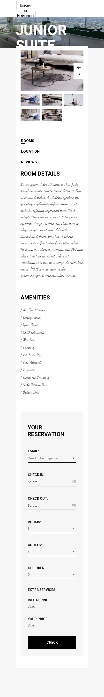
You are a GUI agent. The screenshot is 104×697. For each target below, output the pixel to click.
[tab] (52, 140)
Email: (33, 451)
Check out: (38, 498)
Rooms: (34, 522)
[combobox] (52, 529)
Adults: (35, 545)
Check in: (36, 475)
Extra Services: (42, 590)
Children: (36, 568)
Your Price (37, 619)
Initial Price (39, 600)
